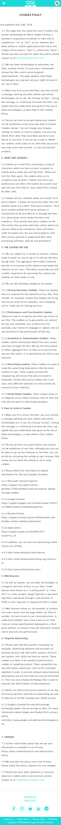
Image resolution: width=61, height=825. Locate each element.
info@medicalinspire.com (30, 58)
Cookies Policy (23, 819)
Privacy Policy (39, 819)
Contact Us (8, 819)
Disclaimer (52, 819)
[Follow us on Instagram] (22, 808)
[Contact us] (30, 808)
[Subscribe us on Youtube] (39, 808)
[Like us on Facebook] (14, 808)
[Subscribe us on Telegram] (47, 808)
